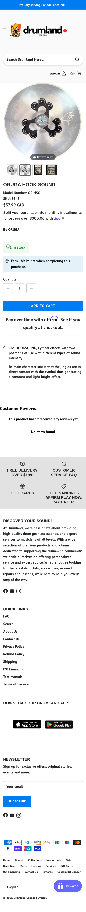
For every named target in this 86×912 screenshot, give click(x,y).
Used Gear (9, 866)
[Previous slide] (7, 120)
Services (51, 866)
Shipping (10, 661)
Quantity (10, 279)
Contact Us (11, 639)
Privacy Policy (13, 646)
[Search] (77, 60)
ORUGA (13, 229)
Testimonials (13, 676)
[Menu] (4, 30)
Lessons (36, 866)
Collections (35, 860)
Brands (19, 860)
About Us (10, 631)
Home (6, 860)
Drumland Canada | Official (30, 898)
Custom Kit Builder (69, 872)
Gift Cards (66, 866)
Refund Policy (13, 654)
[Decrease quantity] (8, 288)
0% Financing (13, 669)
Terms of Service (16, 684)
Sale (68, 860)
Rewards (48, 872)
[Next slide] (79, 120)
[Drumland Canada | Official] (39, 30)
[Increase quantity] (31, 288)
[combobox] (37, 59)
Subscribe (17, 801)
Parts (23, 866)
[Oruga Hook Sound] (12, 170)
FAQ (6, 616)
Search (8, 624)
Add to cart (43, 305)
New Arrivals (53, 860)
